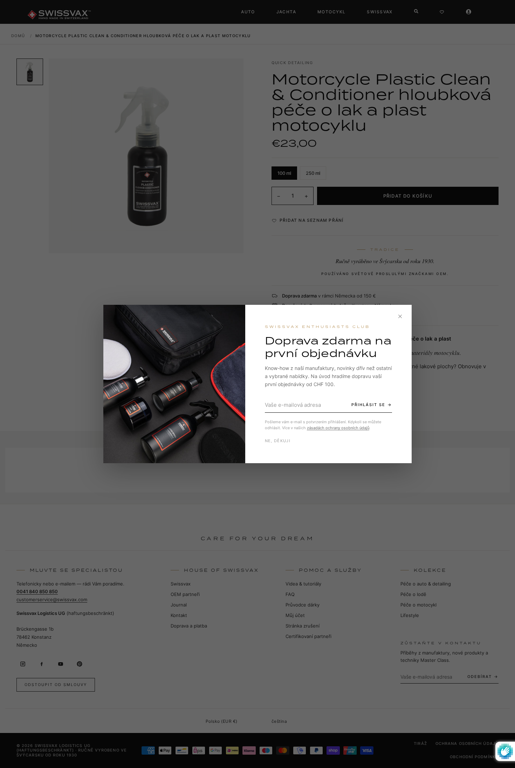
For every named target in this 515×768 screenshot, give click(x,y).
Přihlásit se (368, 404)
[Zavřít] (400, 316)
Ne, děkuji (277, 440)
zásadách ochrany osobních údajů (338, 427)
